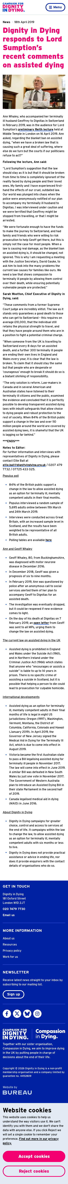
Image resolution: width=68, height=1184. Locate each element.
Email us (9, 915)
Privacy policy (12, 950)
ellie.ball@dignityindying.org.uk (24, 465)
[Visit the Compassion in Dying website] (50, 1034)
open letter (41, 623)
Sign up (13, 994)
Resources (10, 944)
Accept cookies (34, 1156)
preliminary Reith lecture (35, 129)
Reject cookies (34, 1171)
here (49, 540)
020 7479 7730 (14, 909)
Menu (57, 7)
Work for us (10, 956)
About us (9, 938)
